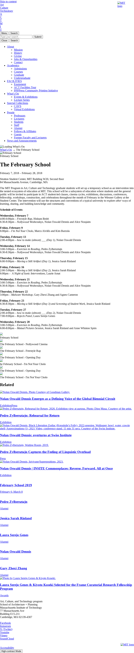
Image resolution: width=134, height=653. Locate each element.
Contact (18, 62)
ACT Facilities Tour (25, 87)
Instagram (5, 626)
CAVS (17, 106)
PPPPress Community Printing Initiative (36, 90)
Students (18, 121)
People (10, 112)
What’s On (13, 93)
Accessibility (7, 647)
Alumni (18, 128)
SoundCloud (7, 638)
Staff (16, 125)
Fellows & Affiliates (25, 131)
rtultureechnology (6, 7)
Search (14, 33)
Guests (17, 134)
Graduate (19, 74)
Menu (4, 33)
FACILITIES (14, 81)
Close (4, 40)
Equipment (20, 84)
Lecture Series (22, 99)
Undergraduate (22, 77)
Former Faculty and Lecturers (30, 137)
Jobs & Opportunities (25, 59)
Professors (19, 115)
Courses (18, 71)
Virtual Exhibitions (24, 109)
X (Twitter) (6, 629)
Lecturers (19, 118)
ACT (1, 17)
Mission (18, 49)
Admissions (20, 68)
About (10, 46)
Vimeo (3, 635)
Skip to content (8, 1)
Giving (18, 56)
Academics (13, 65)
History (18, 52)
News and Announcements (22, 140)
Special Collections (17, 103)
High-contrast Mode (11, 651)
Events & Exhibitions (26, 96)
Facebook (5, 622)
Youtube (4, 632)
